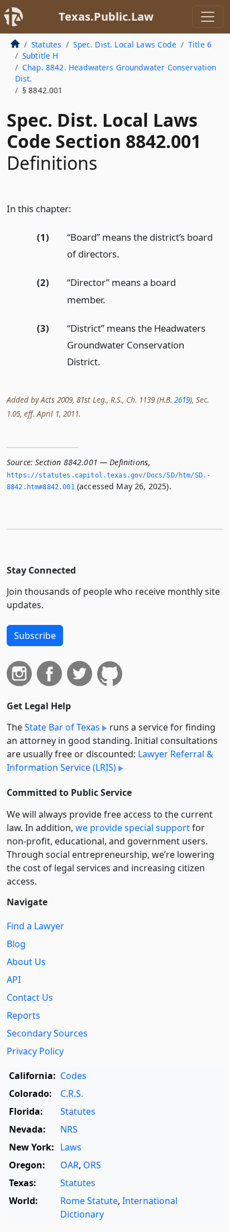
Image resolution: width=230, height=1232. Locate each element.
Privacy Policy (35, 1051)
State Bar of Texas (62, 727)
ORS (92, 1165)
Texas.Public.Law (106, 16)
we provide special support (132, 828)
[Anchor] (77, 208)
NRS (69, 1129)
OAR (69, 1165)
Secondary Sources (47, 1033)
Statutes (46, 44)
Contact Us (30, 997)
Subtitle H (40, 55)
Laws (71, 1147)
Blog (16, 944)
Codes (73, 1075)
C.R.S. (71, 1093)
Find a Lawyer (35, 926)
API (14, 979)
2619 (182, 399)
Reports (23, 1015)
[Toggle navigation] (207, 17)
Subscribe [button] (35, 635)
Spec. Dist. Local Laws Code (124, 44)
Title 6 (200, 44)
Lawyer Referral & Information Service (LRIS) (110, 760)
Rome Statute (89, 1201)
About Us (26, 962)
